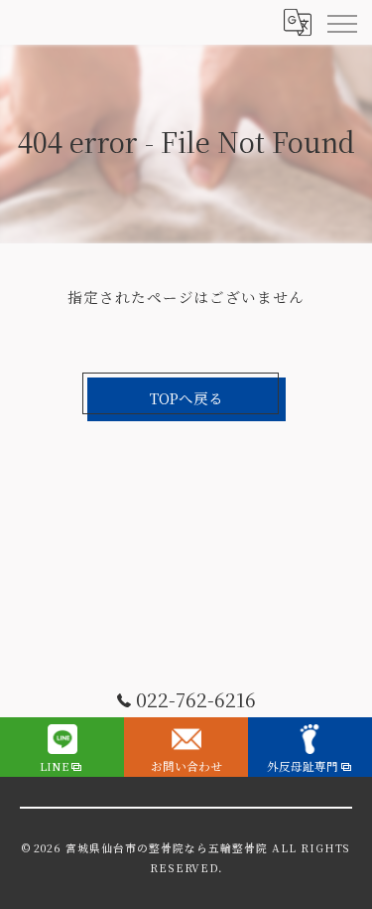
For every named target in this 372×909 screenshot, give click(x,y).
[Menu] (341, 22)
